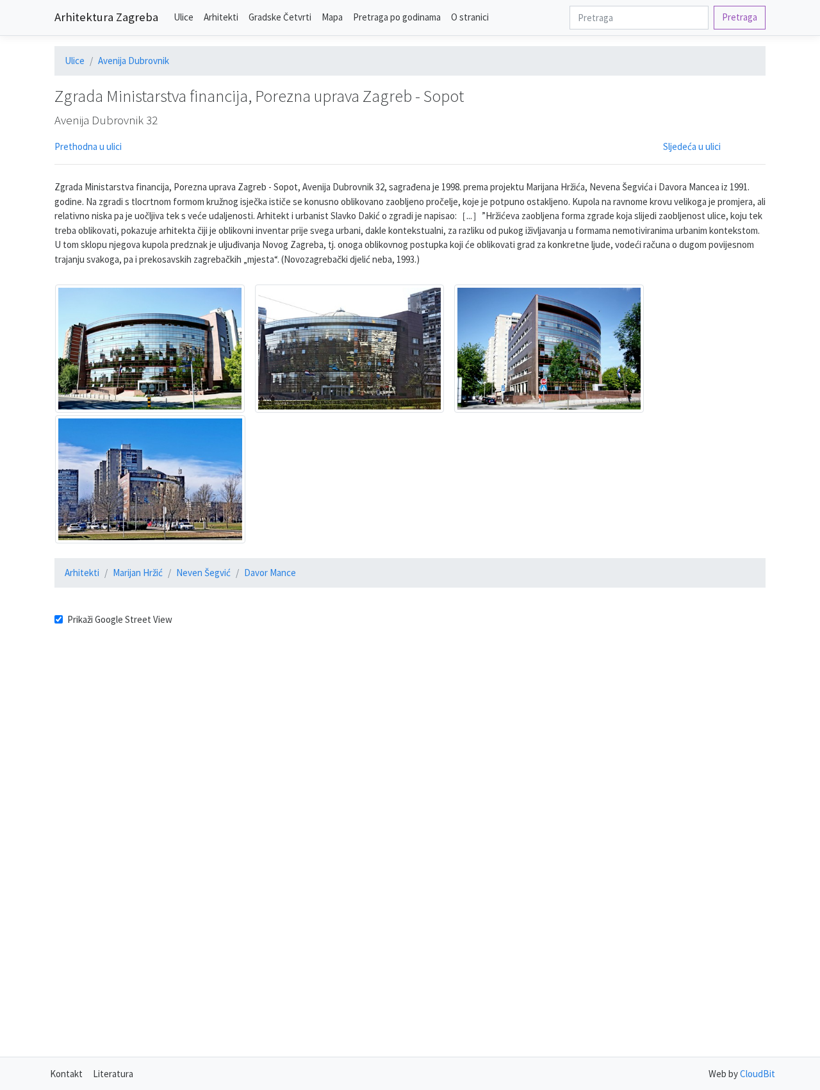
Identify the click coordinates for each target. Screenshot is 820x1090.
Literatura (113, 1074)
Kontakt (66, 1074)
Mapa (332, 17)
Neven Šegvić (203, 572)
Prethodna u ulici (88, 146)
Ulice (183, 17)
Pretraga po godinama (397, 17)
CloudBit (757, 1074)
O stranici (470, 17)
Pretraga (739, 17)
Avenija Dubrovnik (133, 60)
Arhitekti (221, 17)
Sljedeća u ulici (692, 146)
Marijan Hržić (138, 572)
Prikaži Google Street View (119, 619)
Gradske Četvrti (280, 17)
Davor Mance (270, 572)
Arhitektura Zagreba (106, 17)
